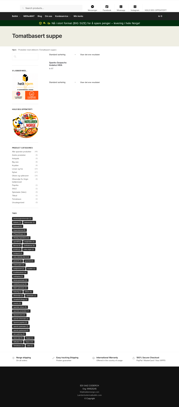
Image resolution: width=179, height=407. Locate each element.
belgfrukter (29, 242)
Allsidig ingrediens (21, 238)
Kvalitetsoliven (19, 272)
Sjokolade (31, 296)
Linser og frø (17, 169)
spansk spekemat (20, 330)
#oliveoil (17, 226)
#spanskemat (19, 230)
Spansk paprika (20, 323)
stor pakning (19, 334)
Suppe (29, 338)
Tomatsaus (16, 199)
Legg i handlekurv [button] (59, 74)
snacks (17, 303)
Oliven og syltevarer (20, 176)
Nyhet (14, 172)
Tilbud (14, 195)
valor (30, 346)
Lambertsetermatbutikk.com (89, 395)
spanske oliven (20, 307)
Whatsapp (121, 10)
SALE (14, 189)
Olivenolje (18, 296)
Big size (15, 162)
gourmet (29, 261)
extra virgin (29, 249)
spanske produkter (21, 311)
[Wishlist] (66, 63)
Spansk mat (19, 315)
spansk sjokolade (20, 326)
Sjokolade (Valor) (19, 192)
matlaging (18, 276)
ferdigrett (17, 253)
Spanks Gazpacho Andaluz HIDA (58, 64)
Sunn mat (18, 338)
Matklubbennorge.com (89, 392)
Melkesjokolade (20, 280)
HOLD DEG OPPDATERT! (156, 10)
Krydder (15, 165)
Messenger (92, 10)
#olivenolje (29, 222)
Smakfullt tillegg (20, 299)
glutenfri (17, 261)
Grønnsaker (18, 265)
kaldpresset (18, 269)
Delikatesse (29, 246)
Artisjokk (15, 158)
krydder (31, 269)
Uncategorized (18, 202)
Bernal (17, 246)
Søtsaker (17, 342)
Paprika (15, 185)
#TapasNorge (19, 234)
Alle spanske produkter (21, 152)
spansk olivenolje (20, 319)
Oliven (28, 292)
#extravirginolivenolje (22, 219)
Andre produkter (19, 155)
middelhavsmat (20, 284)
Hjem (14, 50)
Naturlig (17, 292)
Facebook (107, 10)
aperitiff (17, 242)
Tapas (29, 342)
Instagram (135, 10)
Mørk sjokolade (20, 288)
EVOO (16, 249)
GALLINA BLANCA (21, 257)
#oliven (17, 222)
